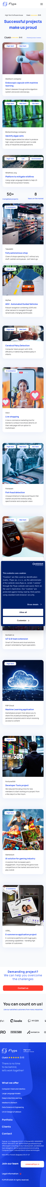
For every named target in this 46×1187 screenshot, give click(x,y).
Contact (7, 1133)
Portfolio (7, 1119)
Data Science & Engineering (13, 1107)
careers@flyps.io (32, 1164)
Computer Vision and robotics (13, 1089)
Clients (6, 1126)
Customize (21, 620)
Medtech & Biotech (9, 1102)
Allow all (23, 612)
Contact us (23, 988)
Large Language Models (11, 1093)
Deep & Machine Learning (12, 1098)
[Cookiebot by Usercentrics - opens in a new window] (32, 564)
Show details (32, 604)
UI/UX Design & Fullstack (11, 1112)
